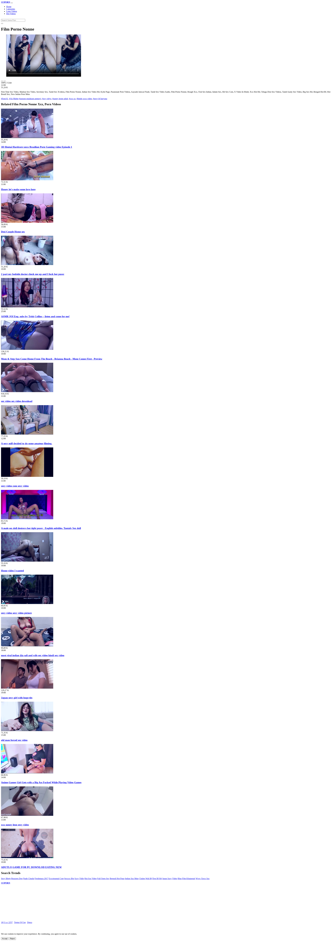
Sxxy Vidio (79, 878)
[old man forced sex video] (27, 730)
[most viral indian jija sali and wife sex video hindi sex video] (27, 645)
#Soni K (4, 99)
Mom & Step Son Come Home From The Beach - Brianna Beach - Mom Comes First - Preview (51, 358)
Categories (10, 9)
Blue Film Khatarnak (186, 878)
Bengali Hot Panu (117, 878)
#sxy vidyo (46, 99)
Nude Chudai (28, 878)
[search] (2, 23)
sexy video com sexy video (15, 486)
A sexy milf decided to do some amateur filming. (26, 443)
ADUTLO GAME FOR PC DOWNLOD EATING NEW (31, 867)
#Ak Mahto (14, 99)
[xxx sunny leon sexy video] (27, 815)
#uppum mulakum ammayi (30, 99)
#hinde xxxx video (84, 99)
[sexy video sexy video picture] (27, 603)
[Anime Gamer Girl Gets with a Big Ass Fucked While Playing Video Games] (27, 773)
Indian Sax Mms (132, 878)
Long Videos (11, 11)
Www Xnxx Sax (203, 878)
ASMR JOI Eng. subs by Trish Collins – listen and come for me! (35, 316)
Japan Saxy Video (169, 878)
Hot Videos (11, 14)
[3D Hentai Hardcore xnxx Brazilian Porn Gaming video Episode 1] (27, 137)
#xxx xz (72, 99)
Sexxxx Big (69, 878)
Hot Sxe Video (90, 878)
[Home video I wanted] (27, 561)
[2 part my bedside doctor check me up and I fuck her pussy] (27, 264)
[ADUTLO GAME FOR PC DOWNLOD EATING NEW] (27, 857)
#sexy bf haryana (100, 99)
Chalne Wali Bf (145, 878)
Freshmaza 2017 (41, 878)
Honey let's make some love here (18, 189)
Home (8, 6)
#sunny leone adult (60, 99)
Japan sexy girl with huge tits (16, 697)
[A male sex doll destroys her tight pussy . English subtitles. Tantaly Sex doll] (27, 518)
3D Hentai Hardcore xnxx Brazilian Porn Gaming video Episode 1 (36, 147)
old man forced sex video (14, 740)
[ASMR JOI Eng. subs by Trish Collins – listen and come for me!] (27, 307)
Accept (4, 939)
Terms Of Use (20, 922)
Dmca (29, 922)
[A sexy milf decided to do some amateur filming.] (27, 434)
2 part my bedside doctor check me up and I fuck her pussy (32, 274)
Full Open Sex (103, 878)
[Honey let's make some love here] (27, 179)
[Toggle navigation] (12, 2)
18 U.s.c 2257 (7, 922)
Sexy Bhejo (6, 878)
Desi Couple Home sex (13, 231)
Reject (12, 939)
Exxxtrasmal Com (56, 878)
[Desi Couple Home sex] (27, 222)
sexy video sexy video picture (16, 613)
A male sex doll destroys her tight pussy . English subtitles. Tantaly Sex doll (41, 528)
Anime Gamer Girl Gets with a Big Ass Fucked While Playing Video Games (41, 782)
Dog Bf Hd (157, 878)
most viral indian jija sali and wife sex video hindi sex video (32, 655)
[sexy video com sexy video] (27, 476)
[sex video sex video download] (27, 391)
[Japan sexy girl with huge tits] (27, 688)
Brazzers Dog (17, 878)
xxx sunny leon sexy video (15, 824)
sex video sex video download (16, 401)
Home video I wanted (12, 570)
